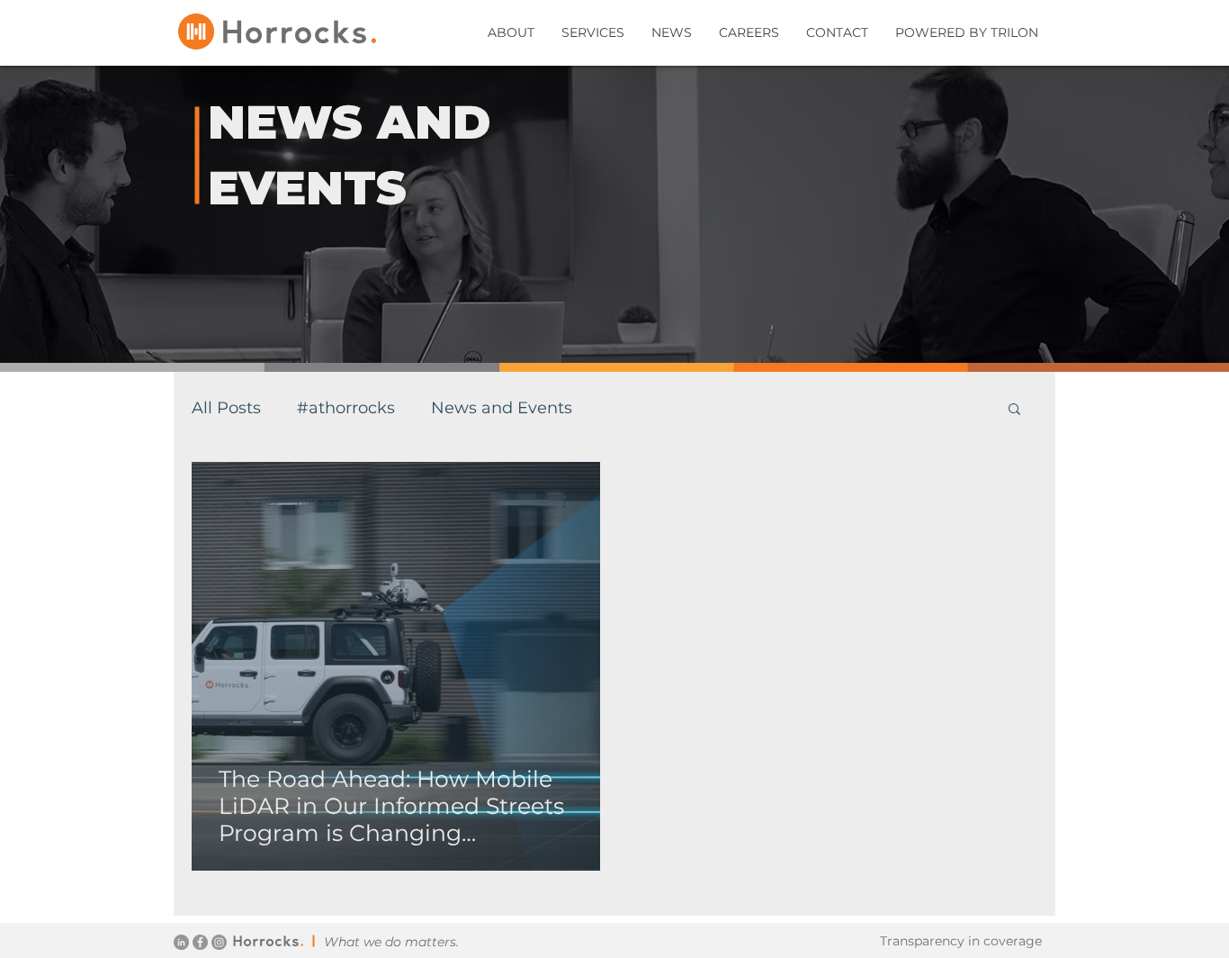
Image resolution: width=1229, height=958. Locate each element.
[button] (1014, 410)
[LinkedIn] (181, 942)
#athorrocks (346, 408)
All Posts (226, 408)
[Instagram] (219, 942)
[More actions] (570, 501)
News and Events (501, 408)
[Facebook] (200, 942)
